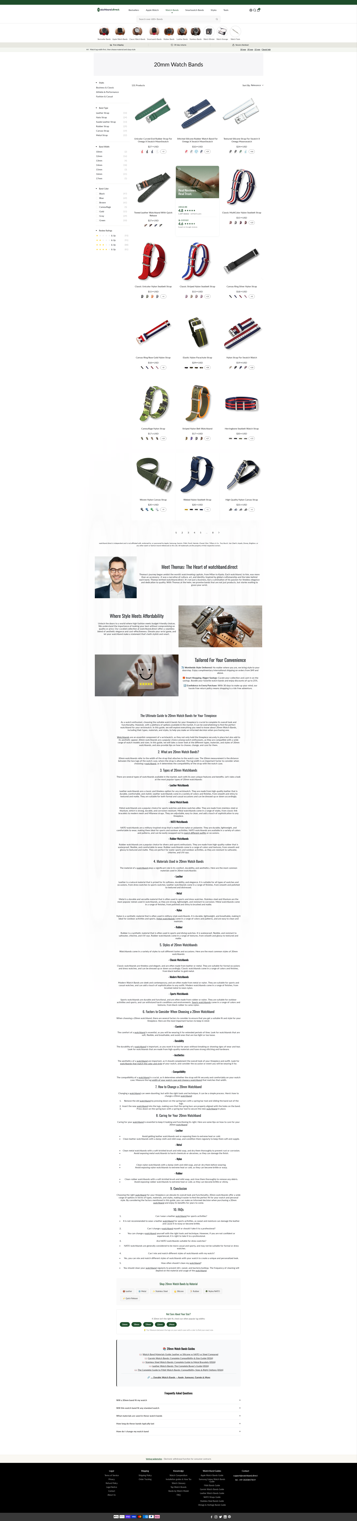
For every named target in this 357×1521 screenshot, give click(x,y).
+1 (207, 509)
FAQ (178, 1495)
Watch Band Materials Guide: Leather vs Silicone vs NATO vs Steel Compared (180, 1354)
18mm (136, 1324)
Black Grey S (246, 510)
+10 (163, 438)
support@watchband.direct (245, 1475)
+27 (207, 438)
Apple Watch (152, 10)
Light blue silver (246, 151)
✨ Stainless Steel (160, 1291)
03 (152, 296)
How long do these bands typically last (178, 1423)
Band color (103, 188)
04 (157, 296)
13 (235, 223)
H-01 (186, 438)
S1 (142, 438)
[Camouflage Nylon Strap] (153, 403)
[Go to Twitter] (220, 1517)
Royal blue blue (201, 151)
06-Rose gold (152, 367)
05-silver (235, 296)
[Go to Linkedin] (225, 1517)
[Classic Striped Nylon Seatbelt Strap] (197, 261)
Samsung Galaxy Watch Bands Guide (212, 1480)
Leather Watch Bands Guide (212, 1493)
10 (186, 296)
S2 (147, 438)
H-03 (191, 438)
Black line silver (235, 151)
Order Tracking (145, 1479)
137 (230, 223)
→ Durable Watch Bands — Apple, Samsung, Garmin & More (180, 1377)
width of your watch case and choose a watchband (177, 1080)
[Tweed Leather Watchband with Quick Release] (153, 187)
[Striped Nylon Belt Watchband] (197, 403)
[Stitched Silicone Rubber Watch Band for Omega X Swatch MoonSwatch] (197, 113)
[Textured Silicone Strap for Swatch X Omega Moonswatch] (241, 113)
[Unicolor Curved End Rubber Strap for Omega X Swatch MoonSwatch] (153, 113)
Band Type (103, 108)
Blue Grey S (241, 510)
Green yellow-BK (191, 367)
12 (191, 296)
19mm (148, 1324)
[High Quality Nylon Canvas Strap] (241, 474)
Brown (151, 225)
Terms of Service (112, 1475)
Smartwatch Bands (194, 10)
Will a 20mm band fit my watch (178, 1400)
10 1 (201, 296)
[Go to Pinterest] (229, 1517)
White (157, 510)
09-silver (246, 296)
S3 (152, 438)
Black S (230, 510)
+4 (163, 296)
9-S (246, 367)
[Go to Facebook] (211, 1517)
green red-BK (196, 367)
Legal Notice (111, 1487)
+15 (207, 296)
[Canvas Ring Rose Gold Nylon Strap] (153, 332)
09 (196, 296)
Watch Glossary (178, 1483)
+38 (207, 367)
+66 (251, 151)
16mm (125, 1324)
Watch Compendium (178, 1475)
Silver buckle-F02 (241, 438)
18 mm (243, 49)
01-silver (230, 296)
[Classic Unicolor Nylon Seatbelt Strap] (153, 261)
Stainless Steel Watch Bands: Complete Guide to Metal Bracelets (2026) (180, 1362)
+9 (163, 509)
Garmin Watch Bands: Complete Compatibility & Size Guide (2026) (180, 1358)
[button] (253, 85)
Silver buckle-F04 (246, 438)
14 (241, 223)
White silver (157, 151)
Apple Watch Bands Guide (212, 1475)
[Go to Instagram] (216, 1517)
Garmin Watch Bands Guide (212, 1489)
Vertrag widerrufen (154, 1459)
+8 (252, 296)
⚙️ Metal (142, 1291)
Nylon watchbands (165, 918)
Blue (156, 225)
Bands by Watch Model (178, 1491)
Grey (196, 510)
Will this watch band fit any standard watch (178, 1407)
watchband (150, 763)
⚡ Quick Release (130, 1298)
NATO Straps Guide (212, 1497)
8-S (230, 367)
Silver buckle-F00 (230, 438)
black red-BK (186, 367)
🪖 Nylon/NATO (213, 1291)
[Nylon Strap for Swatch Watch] (241, 332)
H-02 (201, 438)
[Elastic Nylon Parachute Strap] (197, 332)
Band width (103, 147)
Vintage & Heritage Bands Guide (212, 1505)
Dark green (241, 151)
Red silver (142, 151)
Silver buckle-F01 (235, 438)
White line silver (230, 151)
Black (142, 510)
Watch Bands (172, 10)
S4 (157, 438)
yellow (186, 510)
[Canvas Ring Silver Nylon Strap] (241, 261)
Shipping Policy (145, 1475)
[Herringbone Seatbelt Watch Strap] (241, 403)
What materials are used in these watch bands (178, 1415)
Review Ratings (105, 230)
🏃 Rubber (194, 1291)
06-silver (241, 296)
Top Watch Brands (178, 1487)
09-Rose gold (157, 367)
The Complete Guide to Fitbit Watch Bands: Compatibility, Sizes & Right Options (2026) (180, 1370)
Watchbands (123, 737)
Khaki (146, 225)
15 (246, 223)
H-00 (196, 438)
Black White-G (201, 367)
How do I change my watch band (178, 1431)
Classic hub (266, 49)
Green (161, 225)
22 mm (257, 49)
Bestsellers (134, 10)
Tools (225, 10)
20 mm (250, 49)
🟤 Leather (127, 1291)
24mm (171, 1324)
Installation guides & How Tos (178, 1479)
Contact (111, 1491)
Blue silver (152, 151)
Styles (214, 10)
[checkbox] (112, 87)
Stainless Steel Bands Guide (212, 1501)
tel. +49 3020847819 (245, 1479)
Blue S (235, 510)
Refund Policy (112, 1483)
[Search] (217, 19)
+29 (207, 151)
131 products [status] (138, 85)
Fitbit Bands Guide (212, 1485)
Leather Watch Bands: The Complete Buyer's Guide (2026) (180, 1366)
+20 (251, 367)
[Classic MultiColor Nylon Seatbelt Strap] (241, 187)
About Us (112, 1495)
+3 (163, 151)
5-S (241, 367)
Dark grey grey (191, 151)
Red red (186, 151)
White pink (196, 151)
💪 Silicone (179, 1291)
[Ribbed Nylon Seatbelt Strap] (197, 474)
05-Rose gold (147, 367)
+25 (251, 222)
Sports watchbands (201, 1002)
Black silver (147, 151)
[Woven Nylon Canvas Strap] (153, 474)
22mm (160, 1324)
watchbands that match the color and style (141, 1063)
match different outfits (195, 833)
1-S (235, 367)
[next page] (219, 532)
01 (142, 296)
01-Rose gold (142, 367)
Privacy (111, 1479)
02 (147, 296)
